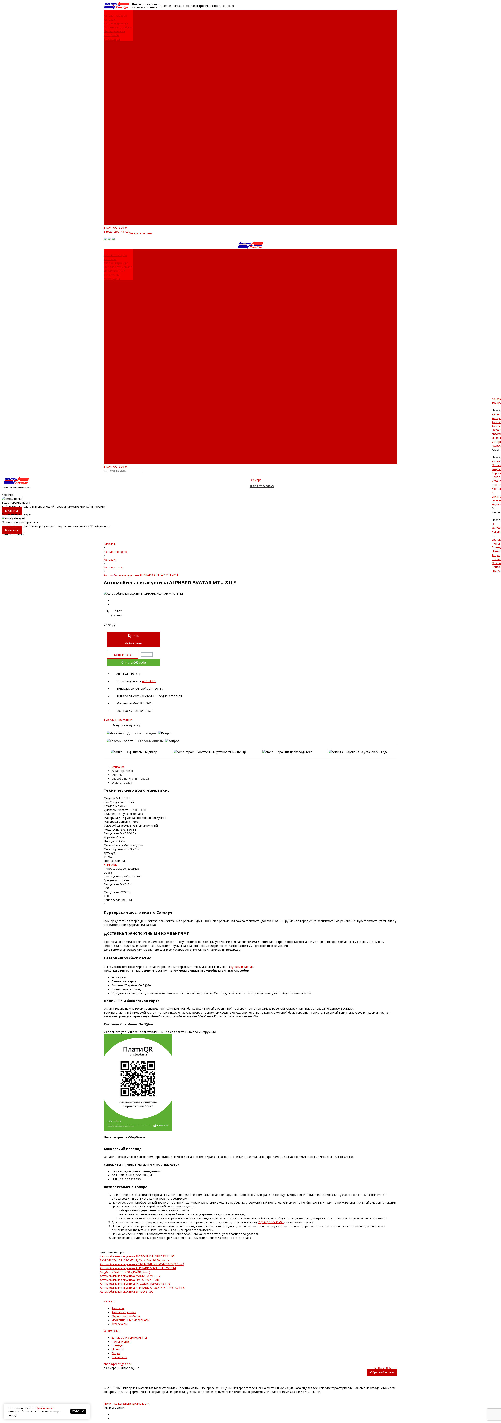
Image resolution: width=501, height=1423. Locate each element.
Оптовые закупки (116, 51)
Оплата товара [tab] (122, 782)
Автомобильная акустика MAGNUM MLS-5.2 (130, 1276)
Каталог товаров (115, 141)
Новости (110, 98)
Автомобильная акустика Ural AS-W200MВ (129, 1280)
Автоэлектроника (116, 23)
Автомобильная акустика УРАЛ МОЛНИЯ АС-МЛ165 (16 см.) (142, 1264)
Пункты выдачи (115, 70)
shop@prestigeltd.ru (118, 1364)
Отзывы (109, 215)
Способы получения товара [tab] (130, 778)
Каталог (109, 1301)
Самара (256, 480)
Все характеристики (118, 719)
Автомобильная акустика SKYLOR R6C (126, 1291)
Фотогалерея (113, 90)
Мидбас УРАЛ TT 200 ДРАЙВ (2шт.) (125, 1272)
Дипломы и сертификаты (113, 84)
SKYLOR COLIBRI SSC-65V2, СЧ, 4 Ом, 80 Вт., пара (134, 1260)
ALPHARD (149, 681)
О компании (112, 188)
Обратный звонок (382, 1372)
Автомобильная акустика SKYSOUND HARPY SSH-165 (137, 1256)
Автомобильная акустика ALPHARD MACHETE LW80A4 (138, 1268)
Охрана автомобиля (118, 27)
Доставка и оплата (117, 66)
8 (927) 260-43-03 (116, 231)
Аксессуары (112, 39)
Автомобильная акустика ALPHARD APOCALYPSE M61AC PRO (143, 1288)
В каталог (11, 510)
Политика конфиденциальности (126, 1403)
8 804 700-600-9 (115, 227)
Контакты (110, 219)
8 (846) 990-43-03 (271, 1222)
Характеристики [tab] (122, 771)
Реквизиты (111, 105)
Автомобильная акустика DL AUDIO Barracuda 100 (135, 1284)
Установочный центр (119, 176)
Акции (108, 102)
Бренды (109, 94)
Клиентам (110, 164)
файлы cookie (45, 1408)
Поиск (108, 223)
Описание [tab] (118, 767)
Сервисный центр (116, 55)
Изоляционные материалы (114, 33)
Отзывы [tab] (117, 774)
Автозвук (110, 19)
